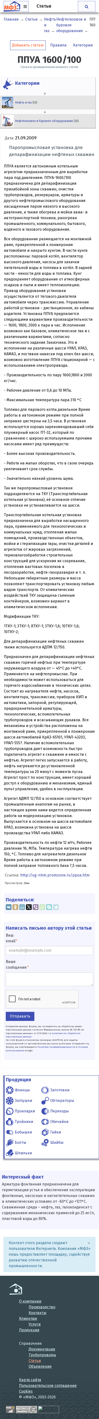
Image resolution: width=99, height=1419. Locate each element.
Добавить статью (28, 45)
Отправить (20, 1016)
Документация (42, 1349)
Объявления (40, 1366)
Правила (58, 45)
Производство (42, 1307)
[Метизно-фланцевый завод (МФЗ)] (15, 1289)
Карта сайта (30, 1380)
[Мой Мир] (22, 907)
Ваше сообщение (16, 964)
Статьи (35, 1360)
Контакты (37, 1312)
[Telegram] (56, 907)
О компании (30, 1301)
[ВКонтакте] (9, 907)
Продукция (29, 1330)
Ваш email (10, 938)
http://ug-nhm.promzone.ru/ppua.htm (55, 875)
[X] (29, 907)
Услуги (35, 1324)
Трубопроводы (42, 1355)
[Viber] (35, 907)
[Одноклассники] (15, 907)
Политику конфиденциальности (56, 1047)
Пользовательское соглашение (48, 1385)
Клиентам (28, 1318)
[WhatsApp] (42, 907)
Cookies (26, 1391)
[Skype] (49, 907)
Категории (83, 45)
